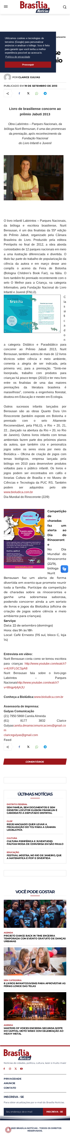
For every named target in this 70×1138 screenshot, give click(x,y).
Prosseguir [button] (28, 64)
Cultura (12, 838)
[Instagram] (10, 1068)
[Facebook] (19, 93)
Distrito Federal (17, 804)
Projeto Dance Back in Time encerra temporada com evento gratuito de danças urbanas (35, 938)
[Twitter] (28, 93)
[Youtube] (21, 1068)
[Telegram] (45, 93)
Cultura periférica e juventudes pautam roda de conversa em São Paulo (35, 842)
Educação (13, 852)
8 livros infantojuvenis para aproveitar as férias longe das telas (34, 985)
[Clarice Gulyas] (8, 77)
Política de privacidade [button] (17, 56)
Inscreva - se (54, 1111)
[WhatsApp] (36, 93)
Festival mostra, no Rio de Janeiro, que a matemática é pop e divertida (34, 857)
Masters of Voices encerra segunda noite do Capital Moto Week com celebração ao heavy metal (33, 1031)
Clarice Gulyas (29, 77)
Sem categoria (12, 980)
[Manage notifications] (8, 1130)
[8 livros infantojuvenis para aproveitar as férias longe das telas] (35, 961)
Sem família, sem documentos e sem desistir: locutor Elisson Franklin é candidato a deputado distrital (32, 810)
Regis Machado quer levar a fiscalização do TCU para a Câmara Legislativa (31, 827)
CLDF (10, 821)
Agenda (8, 933)
